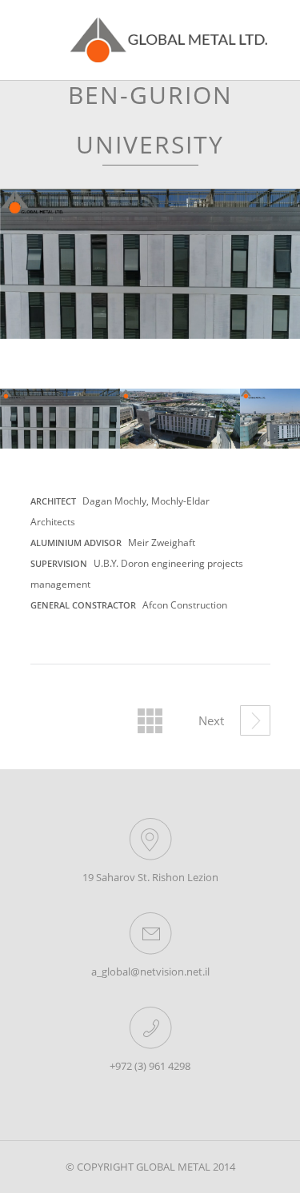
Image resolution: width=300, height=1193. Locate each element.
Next (279, 425)
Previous (24, 419)
